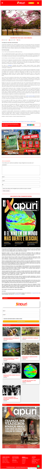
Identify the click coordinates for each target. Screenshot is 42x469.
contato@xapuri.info (17, 294)
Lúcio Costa (15, 121)
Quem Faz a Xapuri (6, 462)
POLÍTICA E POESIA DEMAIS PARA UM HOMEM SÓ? (11, 375)
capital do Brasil (32, 121)
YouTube (23, 462)
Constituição (11, 121)
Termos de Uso (15, 462)
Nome (3, 176)
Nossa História (5, 459)
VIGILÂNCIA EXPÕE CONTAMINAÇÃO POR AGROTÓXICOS (11, 338)
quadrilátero (10, 65)
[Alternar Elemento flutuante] (38, 466)
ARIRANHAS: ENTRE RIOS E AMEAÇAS (30, 338)
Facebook (24, 460)
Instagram (24, 459)
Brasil (5, 121)
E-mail (3, 180)
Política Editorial (15, 458)
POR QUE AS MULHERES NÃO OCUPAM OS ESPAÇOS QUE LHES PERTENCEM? (10, 398)
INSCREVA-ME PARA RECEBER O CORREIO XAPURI (13, 318)
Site (2, 184)
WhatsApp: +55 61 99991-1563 (35, 461)
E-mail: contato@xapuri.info (36, 459)
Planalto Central (23, 121)
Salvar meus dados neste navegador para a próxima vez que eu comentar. (17, 188)
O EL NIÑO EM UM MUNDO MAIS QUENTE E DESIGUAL (29, 381)
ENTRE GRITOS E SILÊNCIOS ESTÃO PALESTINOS (29, 357)
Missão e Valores (5, 461)
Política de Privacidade (14, 460)
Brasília (19, 39)
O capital (19, 121)
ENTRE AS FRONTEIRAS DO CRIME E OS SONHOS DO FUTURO (11, 359)
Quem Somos (4, 458)
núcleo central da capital (30, 95)
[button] (38, 3)
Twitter (23, 463)
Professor (28, 121)
